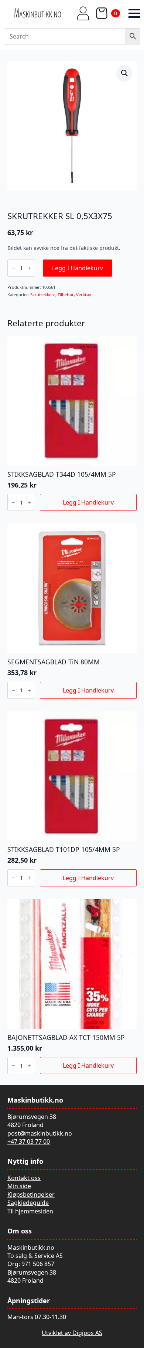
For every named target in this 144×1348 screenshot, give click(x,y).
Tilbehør (66, 294)
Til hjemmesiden (30, 1211)
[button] (124, 73)
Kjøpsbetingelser (31, 1194)
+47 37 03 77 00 (28, 1141)
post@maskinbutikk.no (39, 1133)
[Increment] (29, 268)
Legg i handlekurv (77, 268)
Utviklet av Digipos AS (72, 1333)
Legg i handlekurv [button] (88, 502)
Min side (19, 1186)
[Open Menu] (134, 13)
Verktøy (83, 294)
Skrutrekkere (42, 294)
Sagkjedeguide (28, 1203)
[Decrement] (13, 268)
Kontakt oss (24, 1178)
